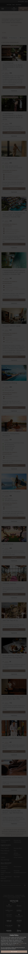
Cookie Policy (18, 944)
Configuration (22, 943)
